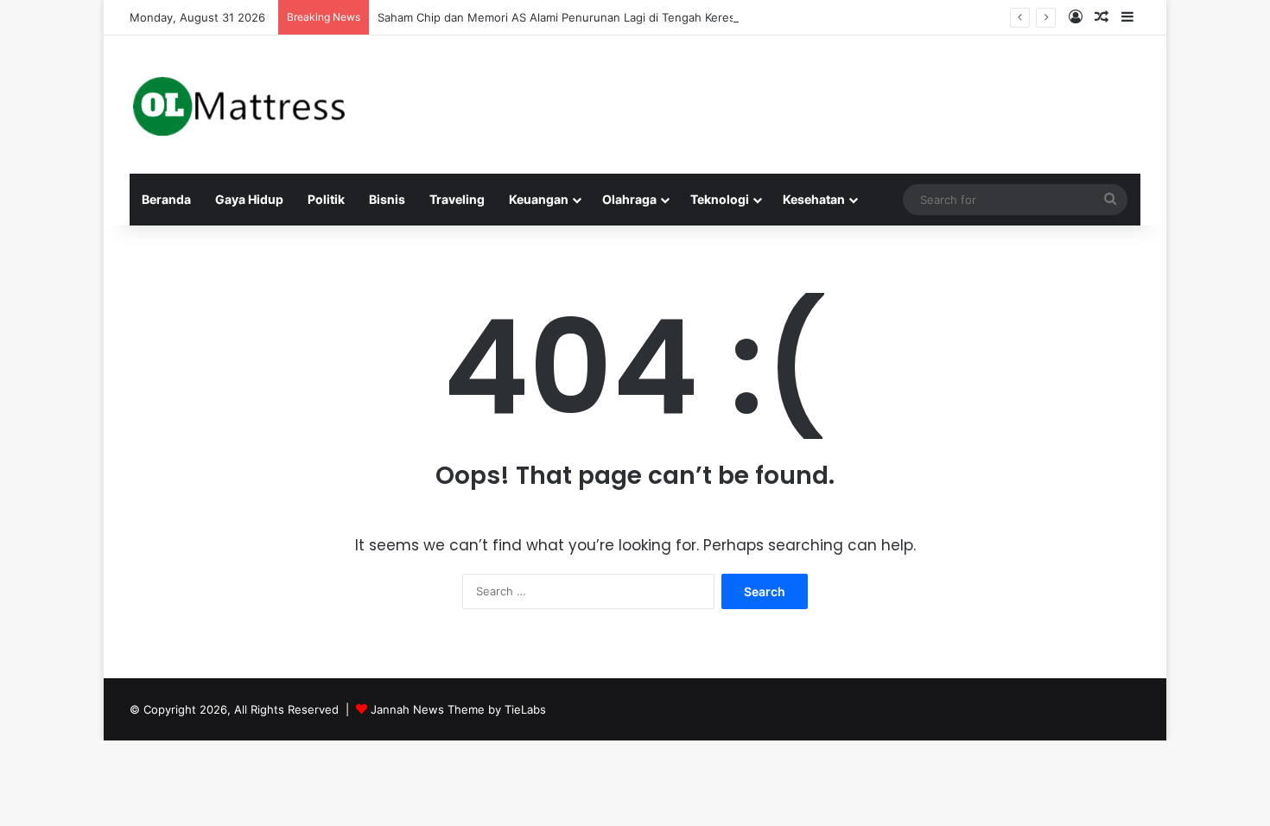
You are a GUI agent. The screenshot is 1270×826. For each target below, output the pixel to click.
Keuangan (538, 199)
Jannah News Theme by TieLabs (458, 709)
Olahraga (629, 199)
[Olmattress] (238, 104)
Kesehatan (814, 199)
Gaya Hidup (249, 199)
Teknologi (719, 199)
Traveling (457, 199)
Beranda (166, 199)
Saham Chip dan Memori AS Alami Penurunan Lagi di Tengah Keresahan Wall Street (600, 17)
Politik (326, 199)
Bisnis (387, 199)
